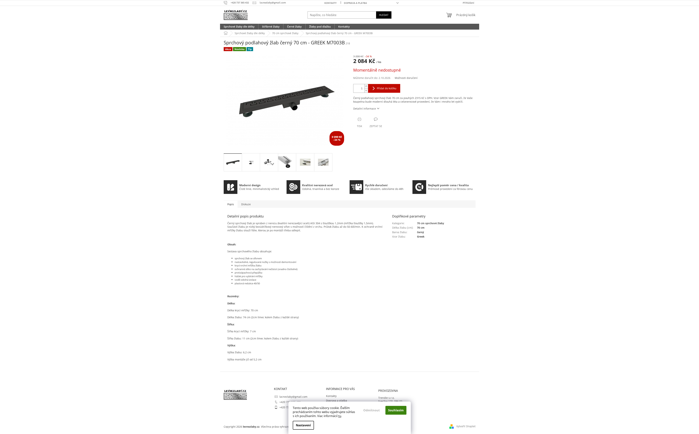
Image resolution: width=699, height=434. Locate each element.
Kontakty (330, 3)
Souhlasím (396, 410)
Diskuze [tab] (246, 204)
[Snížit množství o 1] (366, 90)
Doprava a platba (355, 3)
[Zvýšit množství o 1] (366, 86)
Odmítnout (371, 410)
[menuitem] (239, 27)
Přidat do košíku (386, 88)
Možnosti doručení (406, 78)
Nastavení (303, 425)
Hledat (384, 15)
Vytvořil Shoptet (466, 426)
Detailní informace (364, 108)
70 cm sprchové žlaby (430, 223)
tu (339, 416)
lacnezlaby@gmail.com (293, 396)
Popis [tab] (230, 204)
